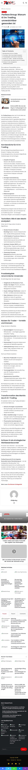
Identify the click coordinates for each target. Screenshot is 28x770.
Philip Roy (6, 26)
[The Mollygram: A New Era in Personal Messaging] (6, 649)
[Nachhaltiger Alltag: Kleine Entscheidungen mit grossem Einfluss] (21, 663)
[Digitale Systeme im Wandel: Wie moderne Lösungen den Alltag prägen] (7, 679)
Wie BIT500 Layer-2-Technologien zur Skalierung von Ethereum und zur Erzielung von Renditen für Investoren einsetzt (20, 603)
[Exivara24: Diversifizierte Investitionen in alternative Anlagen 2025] (7, 574)
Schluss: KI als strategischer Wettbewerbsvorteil (10, 62)
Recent (13, 613)
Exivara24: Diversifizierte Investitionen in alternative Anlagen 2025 (6, 582)
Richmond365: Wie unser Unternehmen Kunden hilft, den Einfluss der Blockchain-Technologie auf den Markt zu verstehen (20, 689)
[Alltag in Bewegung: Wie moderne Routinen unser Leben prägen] (7, 663)
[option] (14, 515)
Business (8, 8)
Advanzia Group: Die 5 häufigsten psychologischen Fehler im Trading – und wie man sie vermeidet (7, 602)
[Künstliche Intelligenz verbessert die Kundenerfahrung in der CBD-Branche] (14, 739)
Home (4, 8)
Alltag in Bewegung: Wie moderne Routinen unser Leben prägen (7, 671)
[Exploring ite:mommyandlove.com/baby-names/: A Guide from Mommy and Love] (6, 620)
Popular (4, 613)
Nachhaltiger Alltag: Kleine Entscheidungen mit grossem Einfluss (20, 671)
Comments (23, 613)
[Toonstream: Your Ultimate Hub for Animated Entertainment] (6, 635)
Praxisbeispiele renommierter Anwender (12, 56)
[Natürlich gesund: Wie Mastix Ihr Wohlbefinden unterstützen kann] (23, 738)
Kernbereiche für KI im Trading (10, 53)
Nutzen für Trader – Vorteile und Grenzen (13, 58)
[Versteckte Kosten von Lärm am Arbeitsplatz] (5, 101)
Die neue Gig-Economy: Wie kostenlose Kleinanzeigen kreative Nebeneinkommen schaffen (20, 584)
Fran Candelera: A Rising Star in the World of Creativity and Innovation (18, 641)
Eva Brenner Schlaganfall (15, 484)
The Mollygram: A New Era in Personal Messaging (18, 647)
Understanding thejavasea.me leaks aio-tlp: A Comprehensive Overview (18, 628)
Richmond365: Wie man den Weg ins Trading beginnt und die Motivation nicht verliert (18, 108)
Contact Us (13, 760)
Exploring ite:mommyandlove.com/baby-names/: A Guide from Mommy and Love (18, 621)
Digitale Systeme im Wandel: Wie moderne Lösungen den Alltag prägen (7, 687)
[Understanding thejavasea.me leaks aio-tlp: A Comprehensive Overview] (6, 628)
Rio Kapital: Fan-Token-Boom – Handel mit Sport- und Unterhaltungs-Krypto (13, 517)
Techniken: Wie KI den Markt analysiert (12, 55)
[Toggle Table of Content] (23, 51)
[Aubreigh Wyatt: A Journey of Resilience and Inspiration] (23, 731)
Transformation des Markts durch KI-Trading (13, 60)
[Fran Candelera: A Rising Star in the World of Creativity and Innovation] (6, 642)
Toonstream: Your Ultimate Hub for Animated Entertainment (18, 635)
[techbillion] (10, 2)
